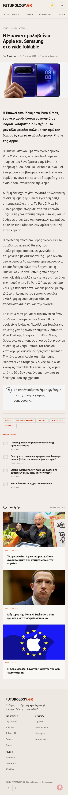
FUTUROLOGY (17, 5)
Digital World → (57, 507)
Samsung (9, 426)
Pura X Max (57, 420)
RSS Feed (10, 769)
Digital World (11, 15)
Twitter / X (11, 763)
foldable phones (24, 420)
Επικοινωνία (41, 727)
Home (5, 28)
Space (9, 745)
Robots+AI (45, 15)
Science (29, 15)
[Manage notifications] (60, 787)
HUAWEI (42, 420)
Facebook (10, 757)
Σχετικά (39, 721)
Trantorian (11, 56)
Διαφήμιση (40, 733)
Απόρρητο (40, 739)
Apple (8, 420)
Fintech (9, 739)
